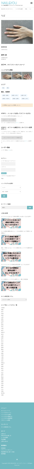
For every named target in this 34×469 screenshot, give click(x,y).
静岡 (2, 347)
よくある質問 (4, 437)
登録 (2, 178)
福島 (2, 319)
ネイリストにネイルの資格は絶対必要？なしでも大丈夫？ (15, 264)
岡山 (2, 368)
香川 (2, 376)
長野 (2, 338)
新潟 (2, 334)
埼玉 (2, 326)
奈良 (2, 361)
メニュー (31, 3)
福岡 (2, 381)
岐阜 (2, 345)
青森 (2, 309)
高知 (2, 380)
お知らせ (3, 433)
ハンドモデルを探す (6, 414)
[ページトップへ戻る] (17, 459)
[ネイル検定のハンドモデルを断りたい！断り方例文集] (11, 286)
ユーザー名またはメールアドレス (8, 160)
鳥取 (2, 364)
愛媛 (2, 378)
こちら (9, 150)
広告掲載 (3, 439)
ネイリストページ (5, 410)
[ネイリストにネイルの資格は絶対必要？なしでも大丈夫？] (11, 271)
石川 (2, 342)
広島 (2, 370)
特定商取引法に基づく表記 (7, 451)
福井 (2, 343)
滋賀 (2, 353)
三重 (2, 351)
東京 (2, 330)
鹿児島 (3, 393)
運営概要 (3, 453)
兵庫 (2, 359)
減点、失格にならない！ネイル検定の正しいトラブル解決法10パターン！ (16, 248)
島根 (2, 366)
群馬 (2, 324)
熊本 (2, 387)
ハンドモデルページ (6, 412)
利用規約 (3, 448)
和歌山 (3, 362)
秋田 (2, 315)
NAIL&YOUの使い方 (6, 435)
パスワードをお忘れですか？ (8, 175)
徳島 (2, 374)
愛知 (2, 349)
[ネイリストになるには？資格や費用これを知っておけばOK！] (11, 223)
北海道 (3, 307)
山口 (2, 372)
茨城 (2, 321)
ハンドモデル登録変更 (6, 418)
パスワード (3, 166)
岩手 (2, 311)
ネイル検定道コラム (6, 427)
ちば (9, 105)
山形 (2, 317)
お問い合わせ (4, 441)
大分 (2, 389)
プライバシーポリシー (6, 450)
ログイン (17, 122)
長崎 (2, 385)
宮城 (2, 313)
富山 (2, 340)
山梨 (2, 336)
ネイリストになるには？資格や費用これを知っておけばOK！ (16, 216)
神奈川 (3, 332)
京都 (2, 355)
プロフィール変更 (5, 420)
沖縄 (2, 395)
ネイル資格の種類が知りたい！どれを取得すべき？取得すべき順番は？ (16, 232)
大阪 (2, 357)
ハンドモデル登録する (6, 416)
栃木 (2, 323)
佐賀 (2, 383)
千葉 (2, 328)
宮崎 (2, 391)
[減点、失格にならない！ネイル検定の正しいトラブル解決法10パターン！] (11, 257)
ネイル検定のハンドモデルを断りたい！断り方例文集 (14, 279)
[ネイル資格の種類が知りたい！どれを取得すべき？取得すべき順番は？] (11, 240)
